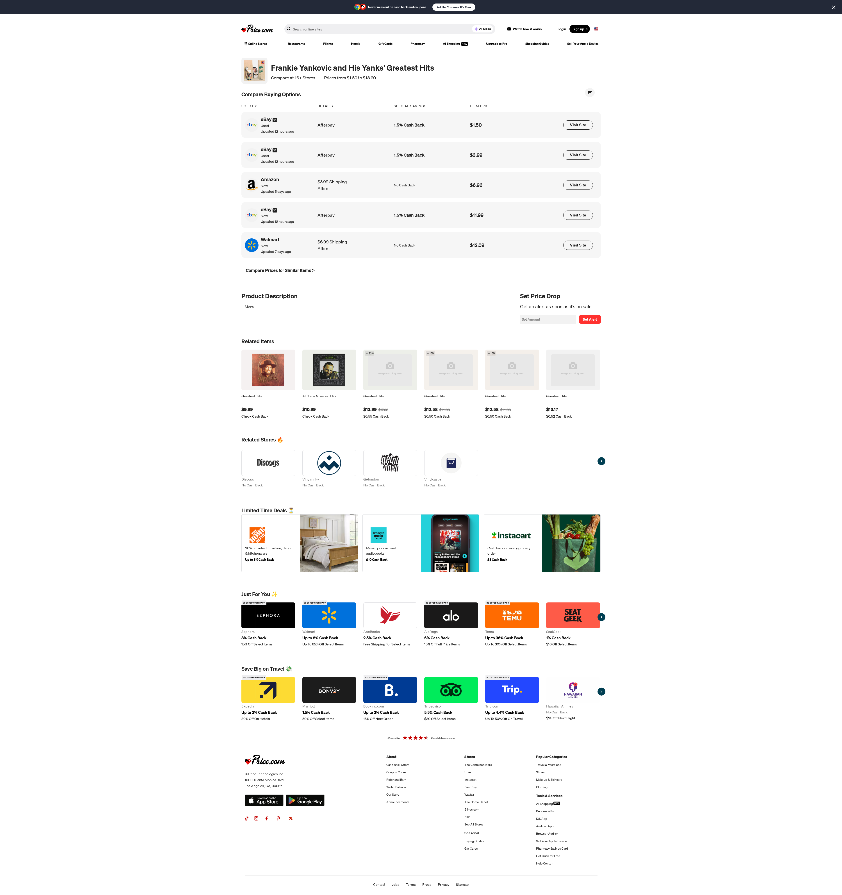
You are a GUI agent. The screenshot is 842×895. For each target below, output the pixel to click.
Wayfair (469, 794)
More (249, 307)
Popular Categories (551, 757)
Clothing (542, 787)
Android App (544, 826)
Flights (328, 43)
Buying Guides (474, 841)
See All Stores (473, 824)
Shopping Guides (537, 43)
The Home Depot (476, 802)
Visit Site (578, 125)
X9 (274, 150)
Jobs (395, 884)
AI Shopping (451, 43)
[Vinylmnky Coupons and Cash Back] (329, 469)
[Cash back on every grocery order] (542, 543)
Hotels (355, 43)
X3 (274, 210)
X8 (275, 120)
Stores (469, 757)
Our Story (392, 794)
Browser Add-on (547, 833)
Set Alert (590, 319)
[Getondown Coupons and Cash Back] (390, 469)
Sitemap (462, 884)
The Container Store (478, 764)
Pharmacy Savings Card (552, 848)
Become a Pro (545, 811)
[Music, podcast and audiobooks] (421, 543)
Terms (411, 884)
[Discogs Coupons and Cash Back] (268, 469)
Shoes (540, 772)
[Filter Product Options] (590, 92)
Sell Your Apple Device (583, 43)
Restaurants (296, 43)
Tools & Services (549, 796)
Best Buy (470, 787)
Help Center (544, 863)
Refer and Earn (396, 779)
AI (485, 28)
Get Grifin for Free (548, 856)
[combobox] (390, 29)
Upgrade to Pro (496, 43)
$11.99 (476, 215)
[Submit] (289, 30)
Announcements (397, 802)
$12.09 (477, 245)
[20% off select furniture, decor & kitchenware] (300, 543)
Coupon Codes (396, 772)
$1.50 (476, 125)
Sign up (578, 29)
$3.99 (476, 155)
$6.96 (476, 185)
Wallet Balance (396, 787)
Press (426, 884)
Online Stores (257, 43)
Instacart (470, 779)
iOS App (541, 818)
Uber (467, 772)
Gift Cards (385, 43)
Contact (379, 884)
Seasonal (471, 833)
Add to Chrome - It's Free (454, 7)
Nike (467, 817)
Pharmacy (418, 43)
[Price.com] (265, 769)
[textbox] (596, 29)
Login (562, 29)
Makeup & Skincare (549, 779)
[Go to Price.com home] (257, 28)
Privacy (443, 884)
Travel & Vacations (548, 764)
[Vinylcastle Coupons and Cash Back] (451, 469)
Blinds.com (471, 809)
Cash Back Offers (397, 764)
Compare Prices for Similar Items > (280, 270)
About (391, 757)
